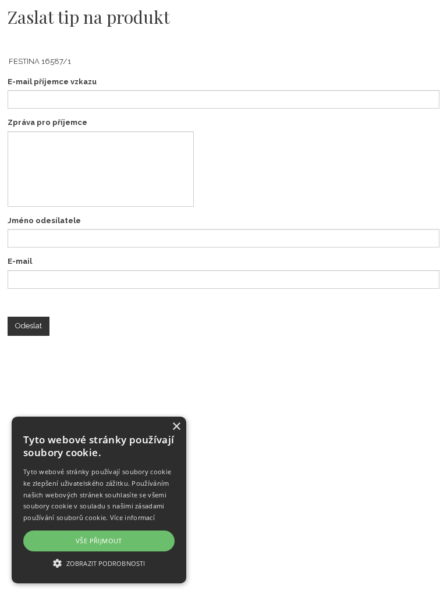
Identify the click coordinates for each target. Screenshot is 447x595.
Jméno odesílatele (44, 220)
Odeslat (28, 325)
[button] (99, 562)
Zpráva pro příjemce (47, 122)
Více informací (132, 517)
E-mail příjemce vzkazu (52, 81)
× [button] (176, 426)
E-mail (20, 261)
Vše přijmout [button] (99, 540)
